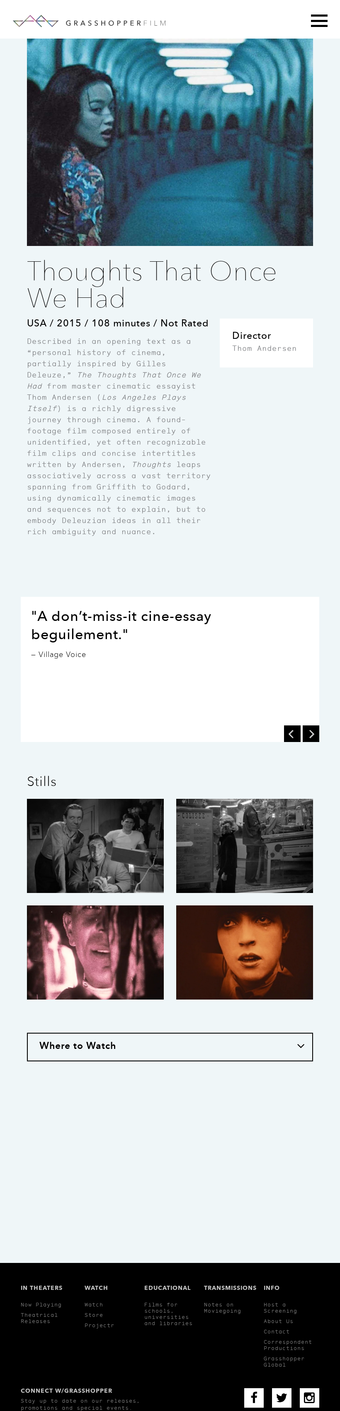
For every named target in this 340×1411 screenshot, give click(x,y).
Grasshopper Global (284, 1361)
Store (94, 1315)
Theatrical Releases (39, 1318)
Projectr (99, 1325)
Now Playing (41, 1304)
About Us (279, 1321)
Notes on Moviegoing (222, 1307)
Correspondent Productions (288, 1345)
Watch (94, 1304)
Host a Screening (280, 1307)
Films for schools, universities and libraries (168, 1314)
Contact (277, 1331)
